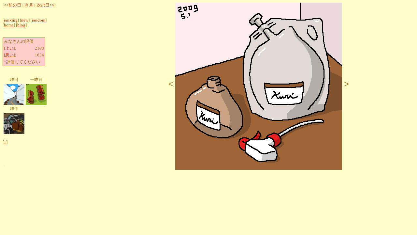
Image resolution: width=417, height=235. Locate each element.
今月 (29, 5)
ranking (11, 20)
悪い (9, 55)
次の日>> (45, 5)
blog (21, 25)
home (9, 25)
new (24, 20)
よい (9, 48)
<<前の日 (12, 5)
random (38, 20)
